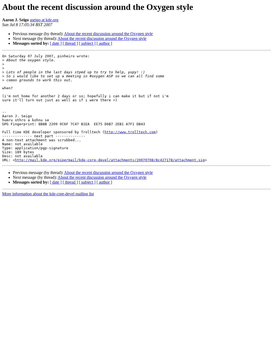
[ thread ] (70, 43)
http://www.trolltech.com (130, 132)
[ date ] (56, 43)
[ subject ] (87, 43)
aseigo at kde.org (44, 20)
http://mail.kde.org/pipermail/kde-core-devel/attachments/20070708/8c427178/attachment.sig (110, 160)
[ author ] (104, 43)
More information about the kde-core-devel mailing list (48, 194)
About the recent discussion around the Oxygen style (108, 33)
